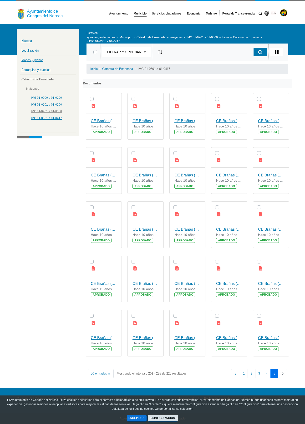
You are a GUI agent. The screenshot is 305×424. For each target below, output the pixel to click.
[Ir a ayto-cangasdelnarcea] (43, 12)
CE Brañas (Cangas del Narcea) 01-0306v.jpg (187, 229)
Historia (26, 41)
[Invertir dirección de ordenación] (160, 52)
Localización (30, 50)
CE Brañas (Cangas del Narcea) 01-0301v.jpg (187, 338)
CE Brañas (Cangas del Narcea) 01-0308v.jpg (229, 175)
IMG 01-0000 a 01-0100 (46, 97)
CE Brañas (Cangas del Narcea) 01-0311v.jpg (187, 121)
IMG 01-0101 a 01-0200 (46, 104)
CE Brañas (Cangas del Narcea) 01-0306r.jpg (229, 229)
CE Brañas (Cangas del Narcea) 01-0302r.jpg (145, 338)
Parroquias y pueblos (36, 70)
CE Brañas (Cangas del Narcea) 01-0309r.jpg (187, 175)
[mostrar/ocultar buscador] (260, 14)
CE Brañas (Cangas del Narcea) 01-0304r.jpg (187, 284)
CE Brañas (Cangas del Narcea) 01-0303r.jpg (271, 284)
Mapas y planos (32, 60)
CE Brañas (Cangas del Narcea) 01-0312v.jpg (104, 121)
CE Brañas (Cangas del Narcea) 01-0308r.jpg (271, 175)
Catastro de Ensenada (37, 79)
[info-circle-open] (260, 52)
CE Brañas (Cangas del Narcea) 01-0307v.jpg (104, 229)
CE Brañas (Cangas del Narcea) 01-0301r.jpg (229, 338)
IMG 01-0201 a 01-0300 (46, 111)
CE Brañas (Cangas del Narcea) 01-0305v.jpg (271, 229)
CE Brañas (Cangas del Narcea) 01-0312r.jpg (145, 121)
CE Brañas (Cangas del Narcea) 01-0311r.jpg (229, 121)
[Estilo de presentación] (276, 52)
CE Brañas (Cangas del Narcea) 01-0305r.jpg (104, 284)
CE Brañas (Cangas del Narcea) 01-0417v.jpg (271, 338)
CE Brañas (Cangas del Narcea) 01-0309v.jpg (145, 175)
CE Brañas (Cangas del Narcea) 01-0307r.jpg (145, 229)
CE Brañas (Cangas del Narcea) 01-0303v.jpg (229, 284)
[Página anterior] (235, 373)
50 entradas (102, 374)
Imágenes (32, 88)
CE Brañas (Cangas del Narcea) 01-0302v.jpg (104, 338)
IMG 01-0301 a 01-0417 (46, 118)
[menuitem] (118, 13)
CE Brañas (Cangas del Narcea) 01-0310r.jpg (104, 175)
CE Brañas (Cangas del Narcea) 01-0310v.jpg (271, 121)
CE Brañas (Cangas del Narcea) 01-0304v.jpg (145, 284)
